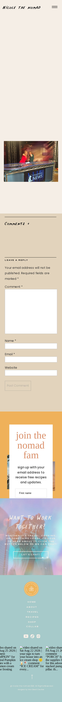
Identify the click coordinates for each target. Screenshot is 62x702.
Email (10, 354)
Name (10, 341)
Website (11, 367)
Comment (14, 287)
